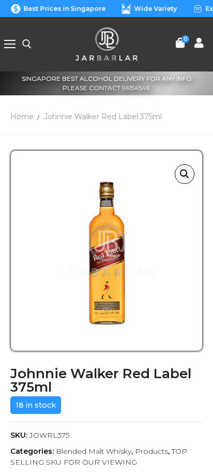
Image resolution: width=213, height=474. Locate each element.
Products (151, 451)
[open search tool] (27, 44)
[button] (184, 174)
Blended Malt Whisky (93, 451)
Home (22, 116)
